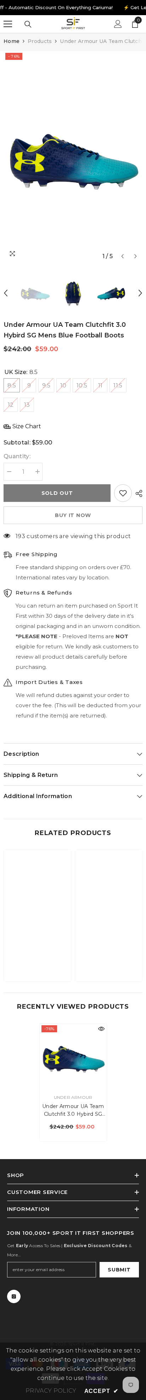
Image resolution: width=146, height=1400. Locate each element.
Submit (119, 1270)
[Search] (28, 24)
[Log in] (118, 24)
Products (40, 41)
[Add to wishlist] (123, 493)
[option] (73, 157)
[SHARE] (137, 493)
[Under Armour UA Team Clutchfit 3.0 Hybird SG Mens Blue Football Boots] (73, 1056)
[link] (37, 954)
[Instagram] (14, 1296)
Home (11, 41)
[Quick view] (101, 1028)
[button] (122, 256)
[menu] (8, 24)
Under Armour (73, 1097)
